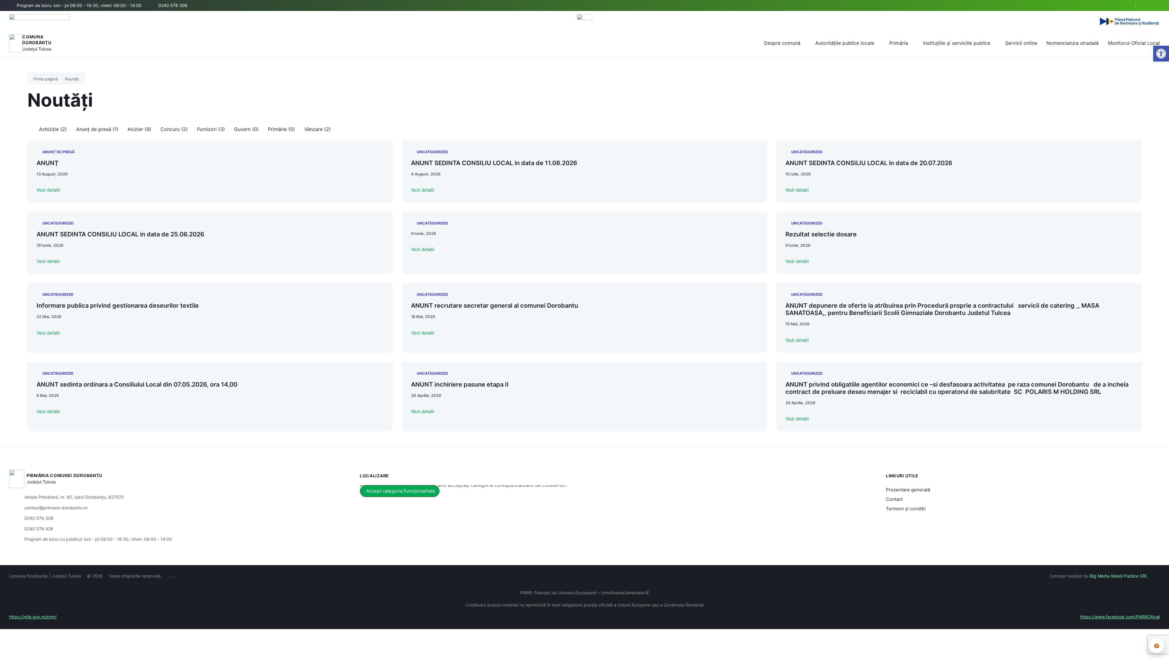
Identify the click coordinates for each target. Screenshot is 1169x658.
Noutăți (72, 78)
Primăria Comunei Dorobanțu (64, 475)
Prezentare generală (908, 490)
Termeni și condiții (906, 508)
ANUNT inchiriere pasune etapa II (460, 384)
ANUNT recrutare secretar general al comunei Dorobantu (494, 305)
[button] (1125, 5)
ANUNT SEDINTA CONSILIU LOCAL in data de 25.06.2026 (120, 234)
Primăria (898, 43)
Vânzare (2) (317, 129)
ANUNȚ (47, 163)
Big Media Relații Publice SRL (1119, 575)
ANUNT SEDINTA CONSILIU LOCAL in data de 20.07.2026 (868, 163)
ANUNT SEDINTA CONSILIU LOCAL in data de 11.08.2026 (494, 163)
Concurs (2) (174, 129)
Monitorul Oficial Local (1134, 43)
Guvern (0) (246, 129)
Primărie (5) (281, 129)
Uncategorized (432, 152)
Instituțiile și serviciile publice (956, 43)
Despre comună (782, 43)
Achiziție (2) (53, 129)
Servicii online (1021, 43)
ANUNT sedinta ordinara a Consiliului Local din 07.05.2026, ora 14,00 (137, 384)
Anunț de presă (58, 152)
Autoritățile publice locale (844, 43)
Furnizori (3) (211, 129)
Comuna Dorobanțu (36, 39)
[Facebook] (1147, 5)
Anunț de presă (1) (97, 129)
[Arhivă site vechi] (1156, 5)
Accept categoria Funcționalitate (400, 491)
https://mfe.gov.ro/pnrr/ (33, 616)
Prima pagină (45, 78)
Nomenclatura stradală (1072, 43)
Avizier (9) (139, 129)
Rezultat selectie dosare (821, 234)
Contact (894, 499)
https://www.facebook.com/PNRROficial (1120, 616)
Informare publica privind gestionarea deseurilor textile (118, 305)
